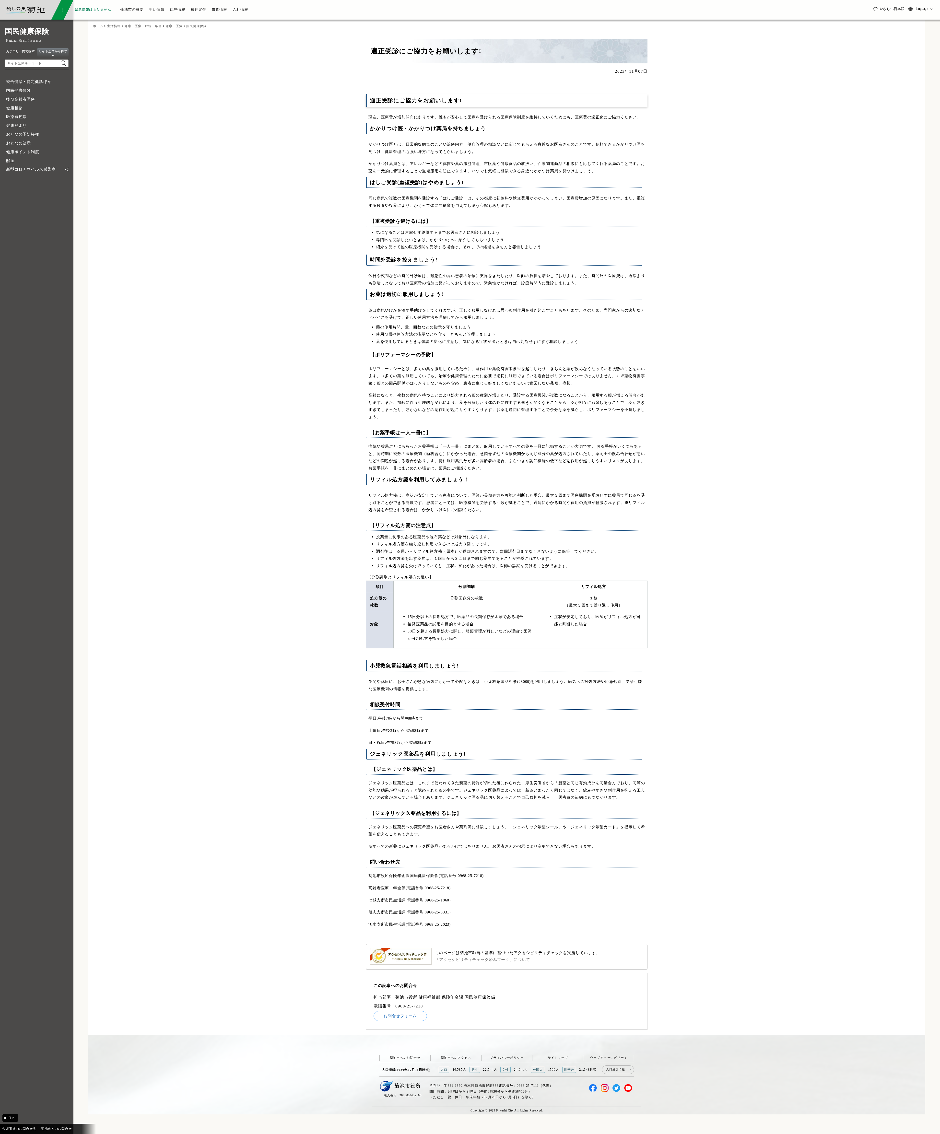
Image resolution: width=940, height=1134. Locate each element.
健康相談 (14, 108)
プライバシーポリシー (507, 1058)
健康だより (16, 125)
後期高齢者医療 (20, 99)
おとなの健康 (18, 143)
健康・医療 (173, 26)
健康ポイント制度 (22, 152)
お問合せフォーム (400, 1016)
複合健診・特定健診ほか (29, 82)
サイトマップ (558, 1058)
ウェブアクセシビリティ (608, 1058)
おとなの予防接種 (22, 134)
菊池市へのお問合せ (405, 1058)
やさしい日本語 (892, 9)
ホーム (98, 26)
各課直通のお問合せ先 (19, 1129)
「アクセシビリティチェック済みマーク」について (482, 960)
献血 (10, 161)
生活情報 (113, 26)
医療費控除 (16, 117)
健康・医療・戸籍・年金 (143, 26)
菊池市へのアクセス (456, 1058)
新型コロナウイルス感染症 (31, 169)
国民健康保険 (18, 90)
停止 (11, 1117)
